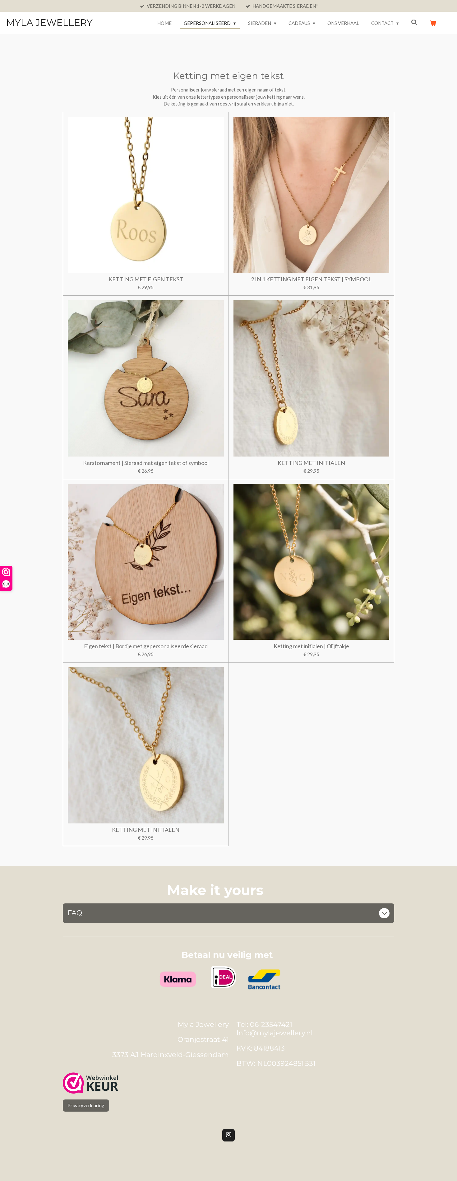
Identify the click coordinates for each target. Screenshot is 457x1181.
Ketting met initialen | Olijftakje (311, 646)
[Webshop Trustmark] (90, 1083)
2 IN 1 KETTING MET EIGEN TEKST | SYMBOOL (311, 279)
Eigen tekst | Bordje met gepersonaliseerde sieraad (146, 646)
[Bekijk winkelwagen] (433, 23)
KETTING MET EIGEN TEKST (145, 279)
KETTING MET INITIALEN (311, 463)
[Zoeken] (414, 22)
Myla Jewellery (49, 22)
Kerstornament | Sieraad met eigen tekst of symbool (146, 463)
